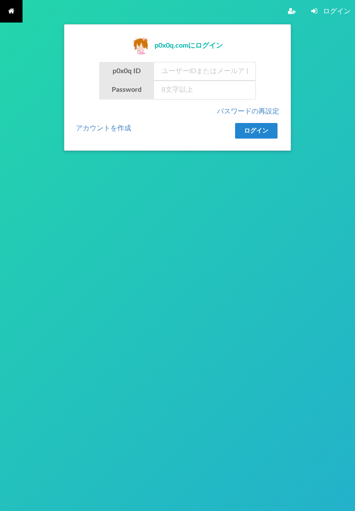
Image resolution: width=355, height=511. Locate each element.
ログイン (256, 131)
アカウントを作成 (103, 128)
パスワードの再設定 (248, 111)
